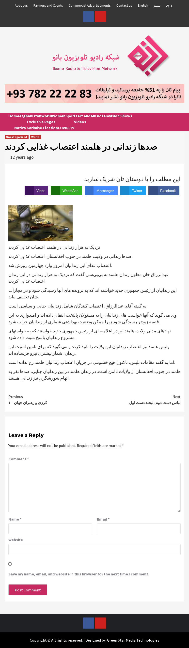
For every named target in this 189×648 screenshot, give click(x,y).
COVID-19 (66, 127)
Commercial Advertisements (90, 5)
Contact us (124, 5)
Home (13, 115)
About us (21, 5)
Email (103, 519)
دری (169, 5)
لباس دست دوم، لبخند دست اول (155, 399)
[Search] (179, 120)
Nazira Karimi (26, 127)
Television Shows (116, 115)
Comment (18, 458)
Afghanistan (30, 115)
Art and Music (89, 115)
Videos (80, 121)
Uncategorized (16, 137)
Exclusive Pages (41, 121)
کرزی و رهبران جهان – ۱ (27, 399)
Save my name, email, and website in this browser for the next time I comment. (78, 573)
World (46, 115)
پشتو (157, 5)
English (143, 5)
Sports (71, 115)
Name (14, 519)
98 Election (48, 127)
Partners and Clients (48, 5)
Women (58, 115)
